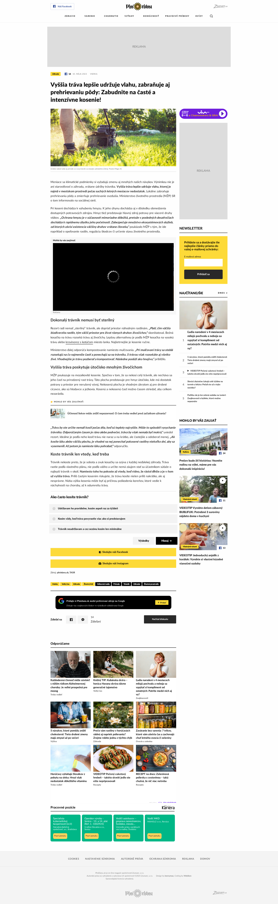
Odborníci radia (103, 584)
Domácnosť (151, 16)
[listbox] (217, 293)
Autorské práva (132, 859)
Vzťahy (129, 16)
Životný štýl (88, 584)
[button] (116, 508)
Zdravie (70, 16)
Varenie (89, 16)
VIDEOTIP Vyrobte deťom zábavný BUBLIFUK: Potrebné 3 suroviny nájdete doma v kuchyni (200, 512)
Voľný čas (65, 584)
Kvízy (199, 16)
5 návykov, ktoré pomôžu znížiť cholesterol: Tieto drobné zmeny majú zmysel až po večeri (207, 360)
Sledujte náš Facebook (115, 552)
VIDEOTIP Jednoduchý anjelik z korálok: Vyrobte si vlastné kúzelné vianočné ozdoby (201, 559)
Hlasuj (164, 541)
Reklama (188, 859)
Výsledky (143, 541)
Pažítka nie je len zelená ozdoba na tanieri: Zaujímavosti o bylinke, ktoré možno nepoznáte (206, 398)
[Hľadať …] (211, 16)
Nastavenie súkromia (100, 859)
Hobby (55, 584)
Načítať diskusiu (160, 619)
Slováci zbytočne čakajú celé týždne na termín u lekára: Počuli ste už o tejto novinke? (205, 385)
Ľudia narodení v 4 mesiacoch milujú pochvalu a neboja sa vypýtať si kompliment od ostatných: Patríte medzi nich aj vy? (207, 340)
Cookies (73, 859)
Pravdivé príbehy (177, 16)
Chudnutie (111, 16)
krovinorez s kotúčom (79, 342)
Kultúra (186, 452)
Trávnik (127, 584)
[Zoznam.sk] (220, 6)
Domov (205, 859)
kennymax (169, 876)
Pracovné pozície (63, 807)
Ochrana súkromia (162, 859)
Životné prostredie (151, 584)
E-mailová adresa (192, 257)
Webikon (187, 876)
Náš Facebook (65, 6)
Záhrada (55, 74)
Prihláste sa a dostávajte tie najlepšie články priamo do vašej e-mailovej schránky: (202, 246)
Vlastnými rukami (190, 499)
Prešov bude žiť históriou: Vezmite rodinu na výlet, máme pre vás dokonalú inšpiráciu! (200, 464)
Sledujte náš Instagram (115, 563)
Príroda (116, 584)
